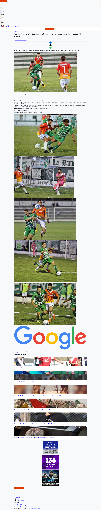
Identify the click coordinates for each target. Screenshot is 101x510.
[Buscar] (55, 29)
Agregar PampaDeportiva (20, 352)
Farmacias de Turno (20, 500)
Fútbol (15, 31)
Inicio (1, 26)
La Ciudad (8, 26)
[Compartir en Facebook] (50, 43)
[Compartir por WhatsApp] (50, 48)
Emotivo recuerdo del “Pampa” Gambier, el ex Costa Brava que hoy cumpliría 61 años (33, 409)
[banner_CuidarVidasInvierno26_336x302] (50, 485)
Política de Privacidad (35, 508)
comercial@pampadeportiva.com (23, 506)
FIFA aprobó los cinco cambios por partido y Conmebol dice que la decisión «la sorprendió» (34, 437)
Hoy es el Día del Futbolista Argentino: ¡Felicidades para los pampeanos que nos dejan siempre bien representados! (40, 381)
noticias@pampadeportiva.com (22, 505)
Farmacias (17, 26)
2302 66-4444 (19, 504)
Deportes (12, 26)
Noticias (18, 496)
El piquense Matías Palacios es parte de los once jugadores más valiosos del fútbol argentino (35, 423)
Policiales (4, 26)
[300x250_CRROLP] (50, 453)
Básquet (18, 499)
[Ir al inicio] (49, 29)
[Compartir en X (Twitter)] (50, 45)
